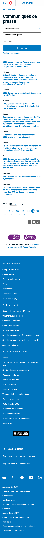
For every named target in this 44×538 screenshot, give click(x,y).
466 (37, 211)
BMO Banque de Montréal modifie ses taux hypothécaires (22, 94)
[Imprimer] (29, 222)
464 (28, 211)
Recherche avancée (11, 53)
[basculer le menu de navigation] (39, 3)
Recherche (22, 48)
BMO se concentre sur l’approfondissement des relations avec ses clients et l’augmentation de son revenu (22, 64)
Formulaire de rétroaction (13, 531)
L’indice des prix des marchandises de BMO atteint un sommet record (20, 135)
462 (17, 211)
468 (11, 215)
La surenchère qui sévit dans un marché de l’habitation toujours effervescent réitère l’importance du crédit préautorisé (22, 148)
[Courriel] (34, 222)
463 (22, 211)
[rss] (38, 222)
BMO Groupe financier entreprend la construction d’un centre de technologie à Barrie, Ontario (21, 106)
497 (19, 215)
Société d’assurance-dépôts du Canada (23, 246)
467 (5, 215)
